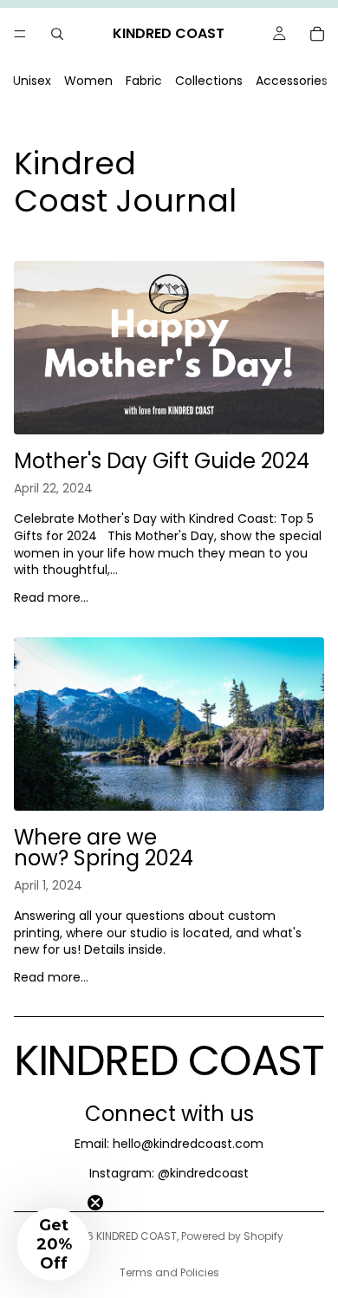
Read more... (51, 597)
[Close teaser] (95, 1202)
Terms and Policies (169, 1272)
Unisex (32, 80)
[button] (53, 1244)
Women (88, 80)
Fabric (144, 80)
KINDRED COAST (136, 1236)
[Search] (57, 34)
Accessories (292, 80)
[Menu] (20, 34)
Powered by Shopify (232, 1236)
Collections (209, 80)
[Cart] (317, 34)
